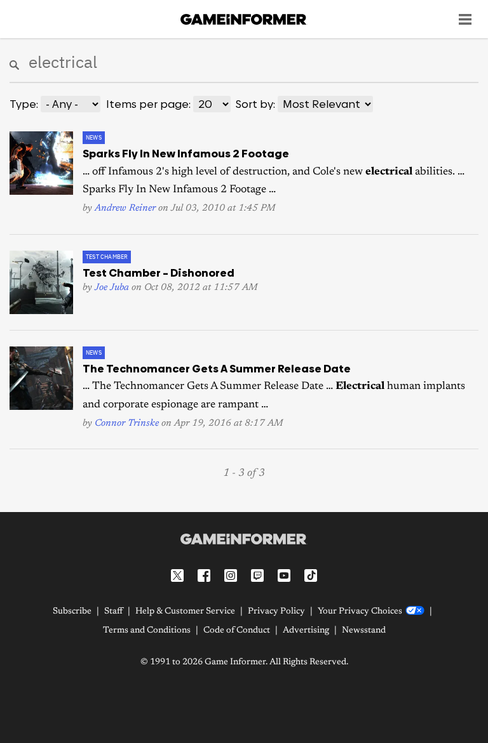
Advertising (306, 630)
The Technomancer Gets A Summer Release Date (217, 368)
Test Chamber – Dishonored (158, 272)
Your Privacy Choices (360, 611)
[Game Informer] (244, 538)
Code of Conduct (236, 630)
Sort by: (255, 104)
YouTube (284, 575)
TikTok (311, 575)
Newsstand (364, 630)
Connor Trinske (127, 423)
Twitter (177, 575)
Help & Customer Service (185, 611)
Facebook (204, 575)
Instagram (230, 575)
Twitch (257, 575)
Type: (24, 104)
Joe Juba (112, 288)
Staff (113, 611)
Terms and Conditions (147, 630)
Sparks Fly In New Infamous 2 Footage (186, 153)
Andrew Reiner (125, 208)
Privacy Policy (276, 611)
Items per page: (148, 104)
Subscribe (72, 611)
